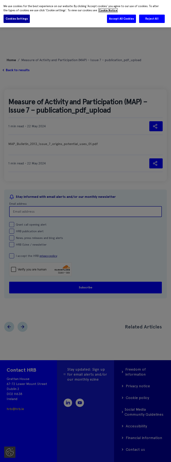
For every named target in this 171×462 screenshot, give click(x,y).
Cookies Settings (17, 18)
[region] (85, 13)
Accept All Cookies (121, 18)
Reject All (151, 18)
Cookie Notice (108, 10)
